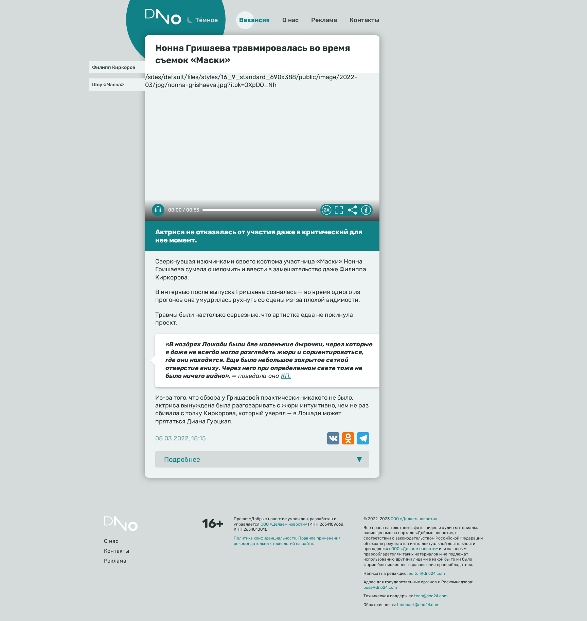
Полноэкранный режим (338, 210)
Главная (121, 523)
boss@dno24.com (380, 587)
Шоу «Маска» (108, 85)
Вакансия (254, 20)
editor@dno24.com (427, 573)
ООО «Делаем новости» (284, 524)
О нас (290, 20)
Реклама (324, 20)
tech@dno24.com (431, 595)
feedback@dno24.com (418, 604)
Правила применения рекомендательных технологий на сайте (287, 541)
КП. (286, 376)
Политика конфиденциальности (265, 538)
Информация (366, 210)
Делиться (352, 210)
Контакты (364, 20)
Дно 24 (163, 16)
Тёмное (206, 20)
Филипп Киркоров (113, 67)
